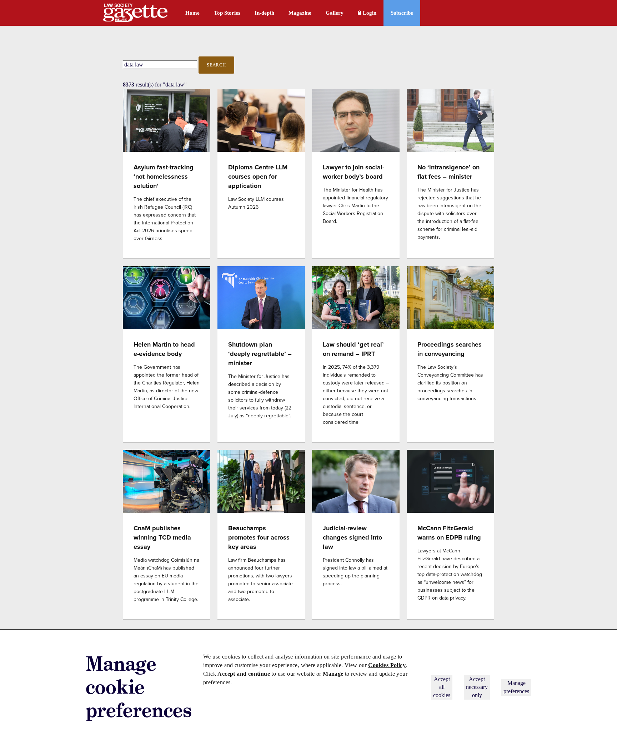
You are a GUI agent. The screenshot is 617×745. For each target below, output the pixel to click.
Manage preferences (516, 687)
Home (192, 13)
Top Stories (227, 13)
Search (216, 65)
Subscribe (402, 13)
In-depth (264, 13)
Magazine (300, 13)
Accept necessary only (477, 687)
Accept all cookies (441, 687)
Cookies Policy (387, 665)
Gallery (334, 13)
